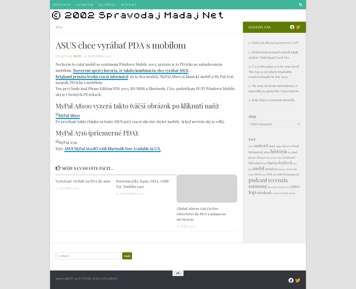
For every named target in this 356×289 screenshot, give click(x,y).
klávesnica (255, 163)
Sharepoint (273, 187)
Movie (258, 174)
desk (288, 146)
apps (278, 146)
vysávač (284, 193)
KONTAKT (129, 4)
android (261, 145)
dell (284, 146)
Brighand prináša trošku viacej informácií (92, 76)
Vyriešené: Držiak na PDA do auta (83, 181)
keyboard (289, 157)
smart (281, 186)
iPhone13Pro (263, 157)
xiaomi (292, 193)
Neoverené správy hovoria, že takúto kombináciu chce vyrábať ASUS (130, 70)
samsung (257, 186)
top (252, 192)
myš (264, 174)
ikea (289, 152)
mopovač (282, 169)
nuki (275, 174)
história (279, 151)
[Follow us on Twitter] (298, 27)
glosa (267, 152)
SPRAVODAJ (61, 4)
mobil (258, 168)
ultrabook (264, 192)
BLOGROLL (107, 4)
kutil (265, 163)
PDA (59, 27)
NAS (269, 174)
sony (288, 187)
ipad (294, 152)
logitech (285, 162)
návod (281, 174)
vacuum (275, 193)
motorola (292, 169)
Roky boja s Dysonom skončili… (274, 100)
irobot (273, 157)
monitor (271, 169)
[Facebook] (292, 27)
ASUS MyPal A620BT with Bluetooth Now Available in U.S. (112, 148)
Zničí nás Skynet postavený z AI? (275, 43)
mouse (251, 174)
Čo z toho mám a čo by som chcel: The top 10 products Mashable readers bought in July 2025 (273, 71)
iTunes (280, 157)
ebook (295, 146)
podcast (257, 179)
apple (272, 146)
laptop (273, 163)
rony (78, 56)
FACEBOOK (84, 4)
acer (250, 146)
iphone (252, 157)
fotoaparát (255, 152)
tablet (295, 186)
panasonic (292, 174)
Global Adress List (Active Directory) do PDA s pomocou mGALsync (201, 214)
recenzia (278, 180)
